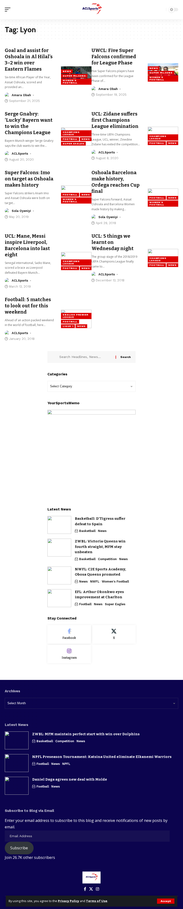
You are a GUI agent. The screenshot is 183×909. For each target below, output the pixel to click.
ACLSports (20, 153)
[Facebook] (69, 634)
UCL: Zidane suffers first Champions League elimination (115, 120)
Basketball (87, 531)
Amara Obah (21, 95)
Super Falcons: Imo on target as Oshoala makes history (29, 179)
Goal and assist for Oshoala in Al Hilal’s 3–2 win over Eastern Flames (29, 59)
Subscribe (19, 848)
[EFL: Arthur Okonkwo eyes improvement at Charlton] (59, 598)
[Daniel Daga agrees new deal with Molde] (17, 786)
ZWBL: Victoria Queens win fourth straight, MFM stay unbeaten (100, 546)
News (67, 71)
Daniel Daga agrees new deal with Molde (69, 779)
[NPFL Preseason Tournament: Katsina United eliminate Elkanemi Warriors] (17, 763)
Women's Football (70, 81)
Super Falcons (74, 75)
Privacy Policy (68, 901)
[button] (165, 901)
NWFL (94, 581)
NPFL (66, 764)
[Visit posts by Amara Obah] (7, 95)
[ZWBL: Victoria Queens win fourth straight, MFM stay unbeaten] (59, 548)
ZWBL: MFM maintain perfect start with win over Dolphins (86, 734)
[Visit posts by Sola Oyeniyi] (7, 211)
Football (70, 139)
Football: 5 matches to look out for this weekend (28, 306)
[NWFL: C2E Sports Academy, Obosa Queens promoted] (59, 575)
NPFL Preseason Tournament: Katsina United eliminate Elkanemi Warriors (102, 757)
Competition (107, 559)
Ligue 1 (68, 326)
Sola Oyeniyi (21, 211)
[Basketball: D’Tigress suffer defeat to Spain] (59, 525)
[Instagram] (69, 654)
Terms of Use (96, 901)
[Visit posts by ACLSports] (7, 153)
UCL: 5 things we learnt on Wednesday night (112, 242)
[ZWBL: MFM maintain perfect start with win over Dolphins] (17, 740)
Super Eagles (73, 143)
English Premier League (75, 315)
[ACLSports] (91, 9)
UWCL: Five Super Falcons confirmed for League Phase (114, 56)
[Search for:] (86, 357)
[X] (114, 634)
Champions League (71, 133)
